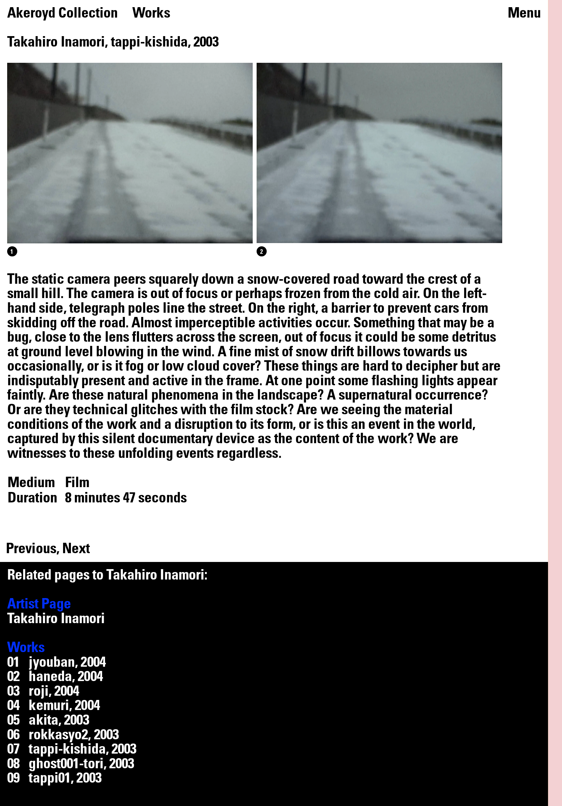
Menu (524, 12)
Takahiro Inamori (56, 617)
